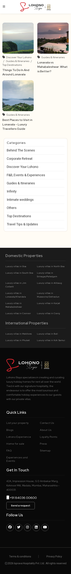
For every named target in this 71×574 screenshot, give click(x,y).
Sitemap (45, 450)
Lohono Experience (18, 436)
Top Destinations (12, 65)
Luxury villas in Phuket (17, 340)
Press (43, 443)
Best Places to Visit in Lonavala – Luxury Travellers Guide (17, 124)
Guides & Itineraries (17, 61)
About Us (46, 430)
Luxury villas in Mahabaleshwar (13, 305)
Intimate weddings (20, 200)
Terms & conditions (20, 556)
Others (12, 208)
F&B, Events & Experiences (26, 175)
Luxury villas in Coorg (48, 313)
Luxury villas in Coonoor (18, 313)
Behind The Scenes (21, 150)
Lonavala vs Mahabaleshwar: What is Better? (52, 67)
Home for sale (15, 443)
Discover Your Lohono (18, 57)
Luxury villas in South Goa (19, 272)
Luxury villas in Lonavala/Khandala (15, 295)
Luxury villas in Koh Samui (51, 340)
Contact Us (47, 423)
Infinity (12, 191)
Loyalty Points (48, 436)
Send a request (20, 505)
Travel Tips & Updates (22, 224)
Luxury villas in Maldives (18, 333)
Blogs (9, 430)
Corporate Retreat (19, 158)
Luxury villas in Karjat (48, 303)
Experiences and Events (17, 459)
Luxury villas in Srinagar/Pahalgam (47, 274)
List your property (17, 423)
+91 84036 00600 (25, 498)
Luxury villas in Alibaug (49, 283)
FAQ (9, 450)
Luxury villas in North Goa (51, 266)
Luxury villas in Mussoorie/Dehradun (48, 295)
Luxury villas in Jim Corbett (15, 285)
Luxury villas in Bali (47, 333)
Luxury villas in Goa (15, 266)
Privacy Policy (54, 556)
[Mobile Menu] (4, 6)
